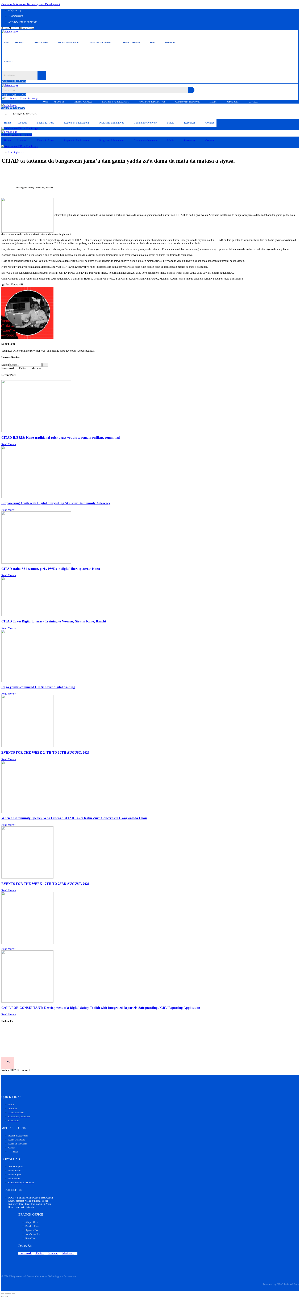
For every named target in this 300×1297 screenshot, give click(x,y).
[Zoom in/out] (2, 1293)
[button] (21, 42)
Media (152, 43)
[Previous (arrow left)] (2, 1296)
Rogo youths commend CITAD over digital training (38, 687)
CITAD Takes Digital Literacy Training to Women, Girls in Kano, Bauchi (53, 621)
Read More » (8, 444)
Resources (170, 43)
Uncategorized (16, 152)
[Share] (9, 1293)
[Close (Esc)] (13, 1293)
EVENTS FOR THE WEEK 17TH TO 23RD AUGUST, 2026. (45, 883)
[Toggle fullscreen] (6, 1293)
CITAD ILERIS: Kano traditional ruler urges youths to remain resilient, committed (60, 437)
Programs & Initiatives (100, 43)
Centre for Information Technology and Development (30, 4)
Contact (8, 61)
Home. (7, 43)
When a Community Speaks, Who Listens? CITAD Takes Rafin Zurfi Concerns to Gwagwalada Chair (74, 818)
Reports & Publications (69, 43)
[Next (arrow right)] (6, 1296)
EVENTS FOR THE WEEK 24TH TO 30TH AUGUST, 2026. (45, 752)
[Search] (45, 365)
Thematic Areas (41, 43)
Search (5, 364)
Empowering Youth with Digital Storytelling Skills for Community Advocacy (55, 503)
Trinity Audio (34, 187)
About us (19, 43)
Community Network (130, 43)
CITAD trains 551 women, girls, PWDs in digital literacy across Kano (50, 568)
